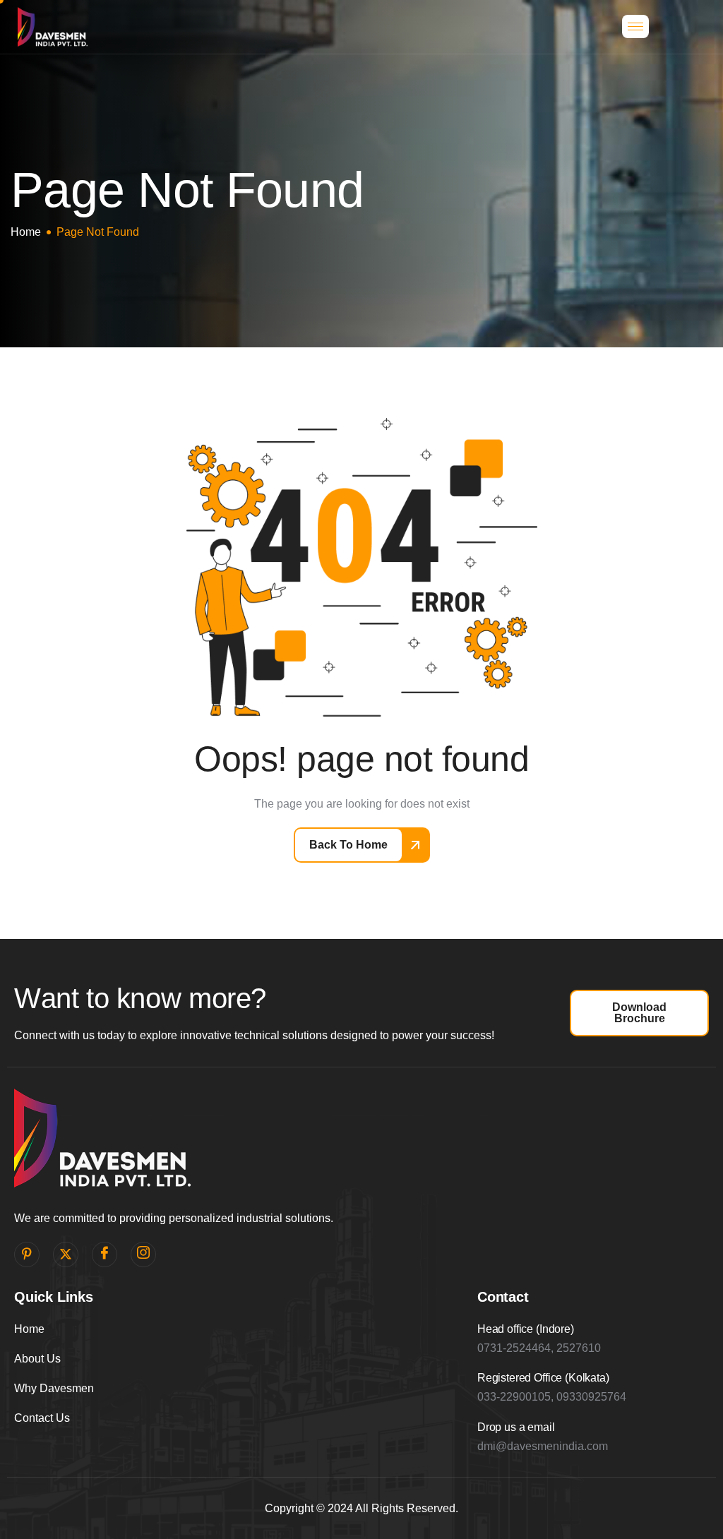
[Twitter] (65, 1254)
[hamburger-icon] (635, 26)
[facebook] (104, 1254)
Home (29, 1329)
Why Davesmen (54, 1388)
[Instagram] (143, 1254)
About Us (37, 1359)
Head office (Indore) (525, 1329)
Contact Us (42, 1418)
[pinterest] (27, 1254)
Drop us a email (516, 1427)
